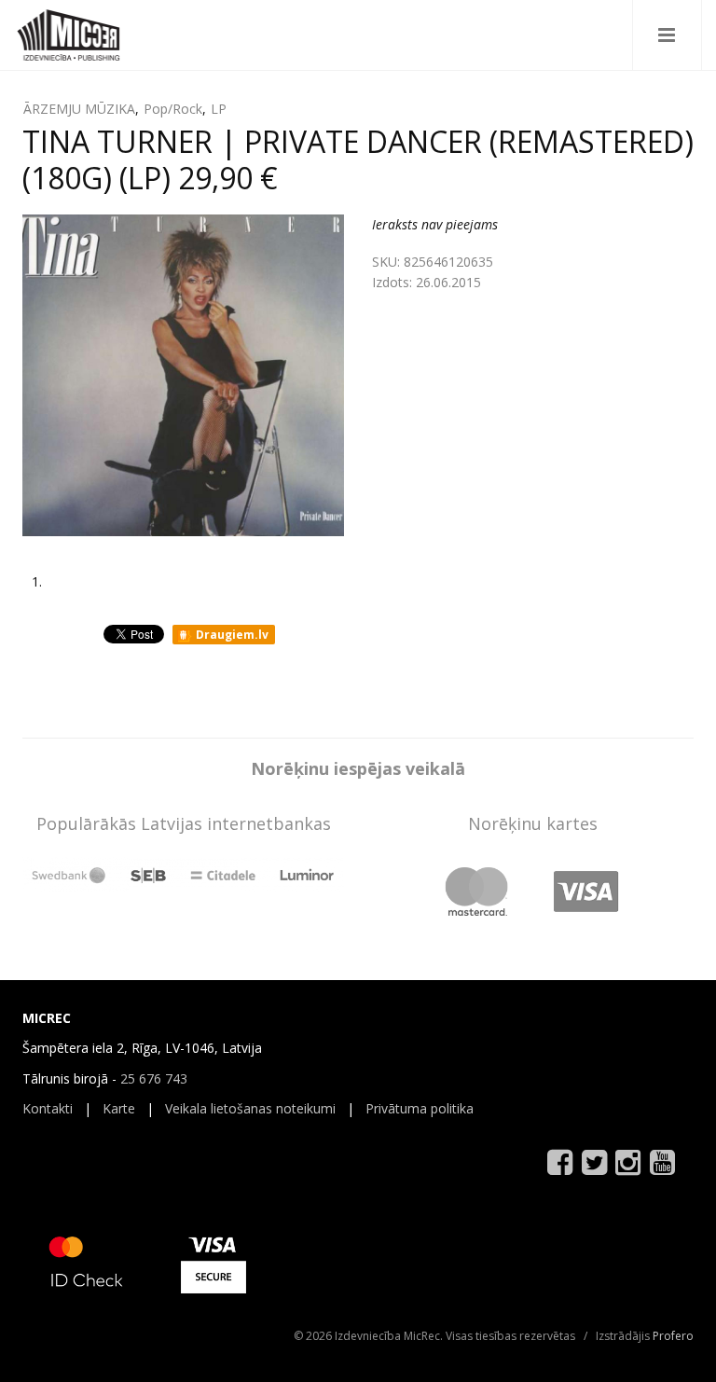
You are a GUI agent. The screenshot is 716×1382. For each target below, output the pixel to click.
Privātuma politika (419, 1108)
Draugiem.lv (230, 635)
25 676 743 (153, 1078)
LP (219, 108)
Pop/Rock (173, 108)
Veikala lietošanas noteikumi (250, 1108)
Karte (119, 1108)
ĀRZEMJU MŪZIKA (79, 108)
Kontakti (47, 1108)
